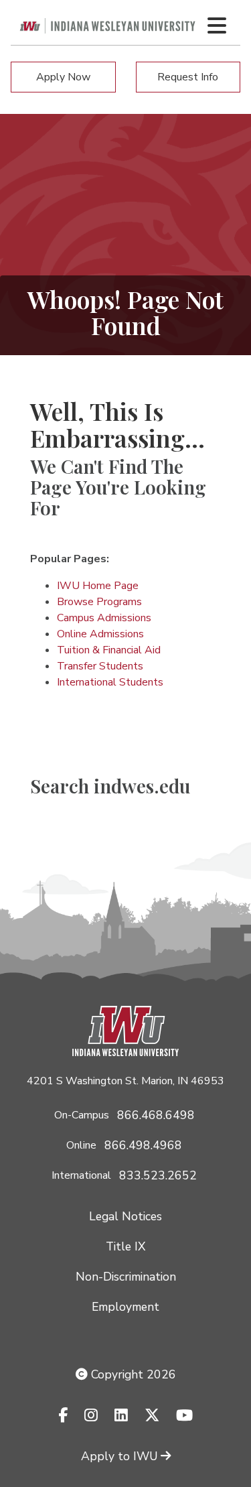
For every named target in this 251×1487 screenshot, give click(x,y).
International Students (110, 682)
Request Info (187, 77)
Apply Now (63, 77)
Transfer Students (100, 666)
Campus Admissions (104, 617)
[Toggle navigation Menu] (216, 25)
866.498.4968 (143, 1145)
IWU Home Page (98, 585)
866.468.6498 (156, 1115)
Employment (125, 1307)
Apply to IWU (119, 1456)
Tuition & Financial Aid (109, 650)
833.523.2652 (158, 1175)
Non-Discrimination (126, 1277)
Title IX (125, 1246)
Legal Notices (125, 1216)
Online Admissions (100, 634)
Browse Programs (99, 601)
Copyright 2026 (132, 1374)
